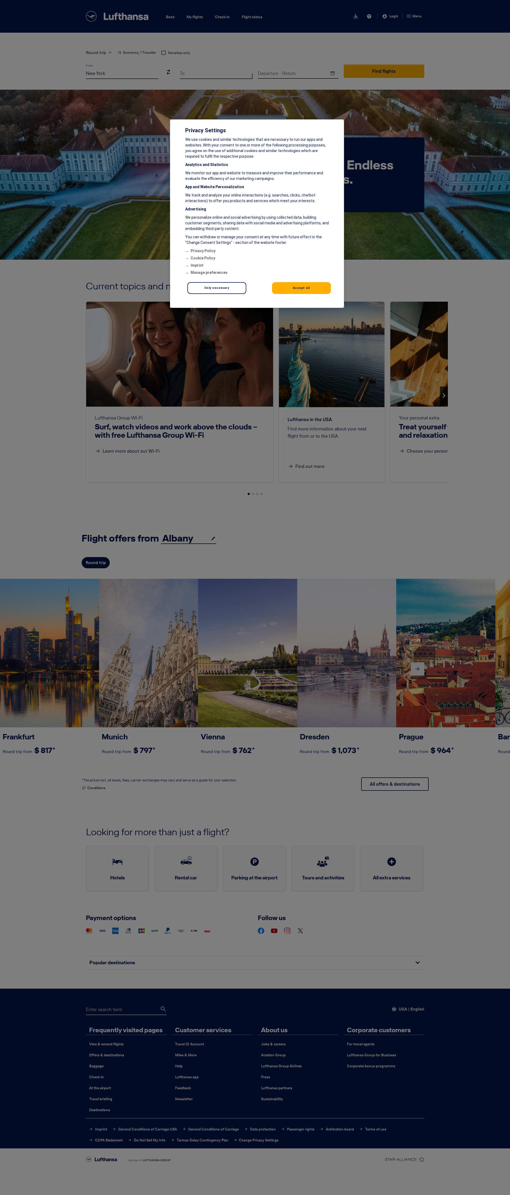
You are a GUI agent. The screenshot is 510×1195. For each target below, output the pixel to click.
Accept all (301, 288)
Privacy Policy (203, 251)
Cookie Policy (203, 258)
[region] (257, 213)
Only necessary (216, 288)
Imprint (197, 265)
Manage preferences (209, 272)
